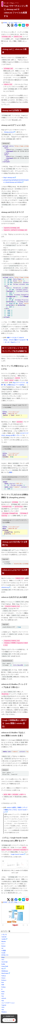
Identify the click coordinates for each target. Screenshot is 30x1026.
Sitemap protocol (9, 132)
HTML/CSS (4, 955)
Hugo (2, 957)
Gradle (3, 952)
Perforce (3, 980)
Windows (4, 1012)
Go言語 (3, 950)
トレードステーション (8, 1003)
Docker (3, 946)
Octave (3, 978)
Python (3, 987)
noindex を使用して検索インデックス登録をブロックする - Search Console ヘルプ (15, 810)
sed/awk (3, 998)
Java (2, 959)
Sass (2, 996)
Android (3, 937)
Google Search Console (17, 854)
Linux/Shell (4, 966)
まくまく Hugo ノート (11, 3)
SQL (2, 1000)
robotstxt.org (5, 587)
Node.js (3, 975)
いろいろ (4, 934)
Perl (2, 982)
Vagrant (3, 1005)
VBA (2, 1007)
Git (2, 948)
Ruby (3, 991)
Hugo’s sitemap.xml (8, 177)
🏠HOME (4, 22)
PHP (2, 984)
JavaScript (4, 962)
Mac (2, 968)
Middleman (4, 971)
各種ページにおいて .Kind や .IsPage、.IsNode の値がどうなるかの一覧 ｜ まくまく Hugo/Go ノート (15, 340)
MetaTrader (4, 973)
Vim (2, 1009)
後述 (10, 472)
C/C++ (3, 943)
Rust (2, 993)
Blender (3, 941)
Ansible (3, 939)
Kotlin (3, 964)
